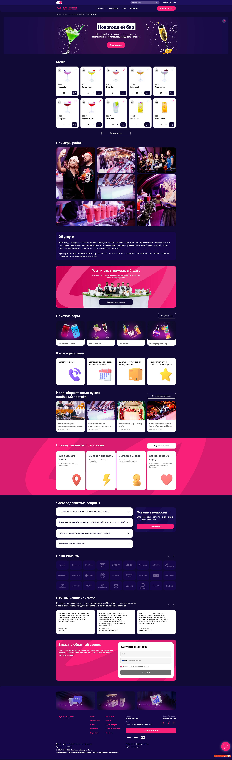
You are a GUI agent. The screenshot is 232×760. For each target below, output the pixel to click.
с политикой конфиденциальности (139, 666)
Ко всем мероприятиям (161, 396)
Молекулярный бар (158, 343)
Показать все (116, 133)
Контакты (134, 8)
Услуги (101, 8)
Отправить (146, 672)
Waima (69, 747)
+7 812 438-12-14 (169, 718)
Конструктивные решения (82, 744)
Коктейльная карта (113, 729)
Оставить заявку (116, 45)
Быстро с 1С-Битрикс (221, 756)
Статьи (108, 720)
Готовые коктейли (66, 343)
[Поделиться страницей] (224, 21)
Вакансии (109, 733)
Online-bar (124, 343)
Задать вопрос (111, 724)
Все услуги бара (167, 316)
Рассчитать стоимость (116, 302)
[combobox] (124, 660)
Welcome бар (94, 343)
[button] (173, 556)
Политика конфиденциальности (137, 744)
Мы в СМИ (109, 716)
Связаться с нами (165, 8)
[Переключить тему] (59, 2)
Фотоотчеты (113, 8)
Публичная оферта (133, 747)
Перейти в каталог (161, 446)
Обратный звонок (151, 730)
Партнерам (94, 733)
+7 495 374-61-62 (132, 718)
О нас (124, 8)
